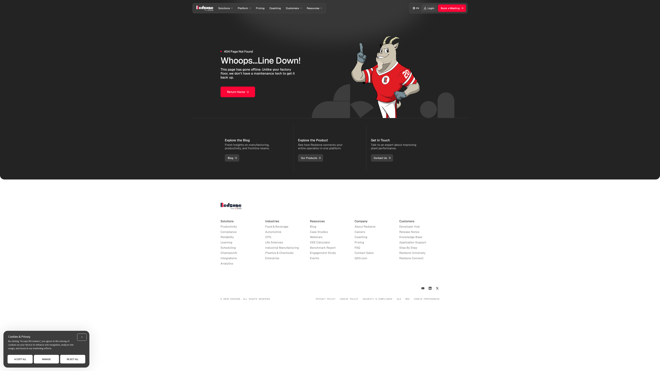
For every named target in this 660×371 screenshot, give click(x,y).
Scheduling (228, 247)
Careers (360, 232)
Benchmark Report (323, 247)
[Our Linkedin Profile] (430, 288)
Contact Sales (364, 253)
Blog (313, 226)
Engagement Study (323, 253)
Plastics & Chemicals (279, 253)
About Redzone (365, 226)
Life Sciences (274, 242)
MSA (407, 299)
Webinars (316, 237)
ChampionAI (229, 253)
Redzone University (412, 253)
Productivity (229, 226)
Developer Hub (409, 226)
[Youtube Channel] (423, 288)
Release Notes (409, 232)
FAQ (357, 247)
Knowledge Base (410, 237)
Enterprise (272, 258)
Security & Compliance (377, 299)
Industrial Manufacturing (282, 247)
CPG (268, 237)
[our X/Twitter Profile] (437, 288)
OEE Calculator (320, 242)
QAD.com (361, 258)
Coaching (361, 237)
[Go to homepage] (204, 8)
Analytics (227, 263)
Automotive (273, 232)
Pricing (359, 242)
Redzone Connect (411, 258)
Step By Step (408, 247)
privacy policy (326, 299)
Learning (226, 242)
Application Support (412, 242)
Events (314, 258)
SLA (399, 299)
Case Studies (319, 232)
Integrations (229, 258)
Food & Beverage (276, 226)
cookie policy (349, 299)
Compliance (229, 232)
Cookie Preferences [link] (427, 298)
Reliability (227, 237)
